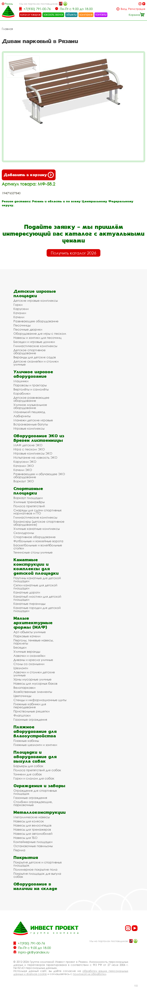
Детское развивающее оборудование (31, 399)
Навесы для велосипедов (32, 825)
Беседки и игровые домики (34, 341)
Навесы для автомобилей (32, 833)
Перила (19, 850)
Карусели (21, 308)
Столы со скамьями (28, 663)
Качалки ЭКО (23, 465)
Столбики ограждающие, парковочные (33, 803)
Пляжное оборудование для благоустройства (35, 731)
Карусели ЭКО (24, 461)
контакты (101, 14)
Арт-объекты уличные (29, 631)
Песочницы (21, 325)
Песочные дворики (27, 329)
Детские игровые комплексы (35, 300)
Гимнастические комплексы (35, 345)
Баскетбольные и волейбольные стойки (37, 547)
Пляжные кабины (26, 740)
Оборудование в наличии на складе (35, 886)
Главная (7, 29)
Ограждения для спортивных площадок (35, 792)
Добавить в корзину (25, 175)
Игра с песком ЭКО (29, 449)
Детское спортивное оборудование (29, 351)
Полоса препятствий (29, 506)
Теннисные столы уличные (33, 552)
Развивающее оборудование (35, 321)
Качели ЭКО (22, 469)
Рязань (9, 3)
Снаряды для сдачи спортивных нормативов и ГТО (37, 512)
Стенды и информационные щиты (39, 699)
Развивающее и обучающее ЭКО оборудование (39, 475)
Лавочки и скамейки (29, 655)
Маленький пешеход (29, 411)
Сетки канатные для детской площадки (35, 587)
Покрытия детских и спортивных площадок (37, 864)
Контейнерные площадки (32, 841)
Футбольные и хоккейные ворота (38, 541)
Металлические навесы (31, 817)
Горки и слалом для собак (33, 778)
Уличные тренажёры (29, 501)
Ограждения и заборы (39, 785)
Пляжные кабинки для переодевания (29, 706)
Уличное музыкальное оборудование (30, 406)
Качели (18, 317)
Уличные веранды (26, 651)
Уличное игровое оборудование (33, 373)
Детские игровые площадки (34, 293)
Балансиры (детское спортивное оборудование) (38, 523)
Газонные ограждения (30, 719)
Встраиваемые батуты (30, 424)
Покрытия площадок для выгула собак (37, 875)
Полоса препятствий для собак (37, 770)
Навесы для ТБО (25, 837)
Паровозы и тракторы (30, 385)
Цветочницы (22, 695)
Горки (17, 304)
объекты (71, 14)
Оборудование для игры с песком (39, 333)
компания (86, 14)
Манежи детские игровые (33, 420)
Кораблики (21, 393)
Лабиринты (21, 416)
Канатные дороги (26, 592)
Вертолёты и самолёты (31, 389)
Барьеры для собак (28, 765)
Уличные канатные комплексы (36, 528)
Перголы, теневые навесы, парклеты (33, 642)
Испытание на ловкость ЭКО (35, 457)
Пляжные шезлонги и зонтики (35, 744)
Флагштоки (21, 715)
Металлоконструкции (39, 812)
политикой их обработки (89, 974)
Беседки (19, 647)
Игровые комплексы (28, 428)
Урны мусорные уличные (32, 679)
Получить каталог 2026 (73, 252)
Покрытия (25, 857)
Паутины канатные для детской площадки (37, 579)
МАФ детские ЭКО (27, 445)
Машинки (20, 381)
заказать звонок (53, 14)
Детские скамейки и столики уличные (35, 363)
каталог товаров (30, 14)
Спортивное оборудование (34, 536)
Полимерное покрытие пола (35, 869)
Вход (124, 8)
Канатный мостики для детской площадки (37, 598)
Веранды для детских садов (34, 357)
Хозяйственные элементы (32, 691)
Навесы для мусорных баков (35, 683)
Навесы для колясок (28, 821)
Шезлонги (20, 668)
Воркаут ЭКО (23, 481)
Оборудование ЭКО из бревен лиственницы (38, 438)
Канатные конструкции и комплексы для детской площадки (36, 566)
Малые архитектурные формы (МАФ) (33, 622)
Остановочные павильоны (33, 845)
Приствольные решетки (31, 711)
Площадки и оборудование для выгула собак (35, 756)
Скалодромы (23, 532)
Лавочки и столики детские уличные (34, 674)
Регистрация (136, 8)
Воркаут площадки (28, 497)
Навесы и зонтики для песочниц (37, 337)
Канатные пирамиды (29, 603)
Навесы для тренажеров (32, 829)
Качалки (19, 312)
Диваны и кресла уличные (33, 659)
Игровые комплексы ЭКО (32, 453)
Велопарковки (24, 687)
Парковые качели (26, 636)
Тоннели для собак (27, 774)
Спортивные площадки (28, 490)
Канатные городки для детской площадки (37, 609)
